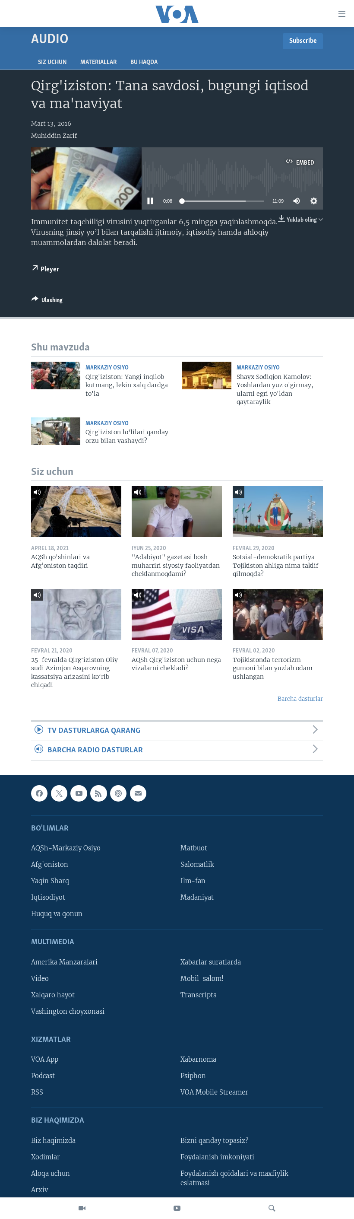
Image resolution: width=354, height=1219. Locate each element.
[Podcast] (118, 793)
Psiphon (193, 1076)
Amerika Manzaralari (64, 962)
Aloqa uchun (50, 1174)
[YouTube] (177, 1208)
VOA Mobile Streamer (214, 1092)
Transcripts (198, 995)
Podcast (43, 1076)
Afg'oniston (49, 865)
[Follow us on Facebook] (39, 793)
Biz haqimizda (53, 1141)
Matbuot (193, 848)
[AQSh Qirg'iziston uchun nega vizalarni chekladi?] (177, 614)
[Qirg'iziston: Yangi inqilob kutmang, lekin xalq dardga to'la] (55, 375)
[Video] (82, 1208)
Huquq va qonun (56, 914)
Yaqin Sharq (50, 881)
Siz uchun (52, 62)
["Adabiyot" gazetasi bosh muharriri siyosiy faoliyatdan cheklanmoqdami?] (177, 511)
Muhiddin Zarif (54, 136)
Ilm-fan (192, 881)
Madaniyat (197, 897)
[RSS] (98, 793)
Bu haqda (144, 62)
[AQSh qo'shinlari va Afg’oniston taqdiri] (76, 511)
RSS (37, 1092)
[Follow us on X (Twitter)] (59, 793)
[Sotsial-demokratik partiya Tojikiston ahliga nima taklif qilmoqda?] (278, 511)
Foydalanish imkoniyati (217, 1157)
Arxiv (39, 1190)
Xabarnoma (198, 1059)
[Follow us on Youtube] (78, 793)
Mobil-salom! (202, 979)
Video (40, 979)
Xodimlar (45, 1157)
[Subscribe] (138, 793)
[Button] (47, 301)
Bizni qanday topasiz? (214, 1141)
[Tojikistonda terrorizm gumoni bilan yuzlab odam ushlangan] (278, 614)
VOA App (44, 1059)
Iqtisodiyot (48, 897)
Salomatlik (197, 865)
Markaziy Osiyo (107, 368)
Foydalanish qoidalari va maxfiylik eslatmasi (234, 1178)
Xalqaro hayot (53, 995)
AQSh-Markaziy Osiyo (66, 848)
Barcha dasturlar (300, 699)
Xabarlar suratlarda (210, 962)
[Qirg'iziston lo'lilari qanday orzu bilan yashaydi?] (55, 431)
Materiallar (98, 62)
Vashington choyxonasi (67, 1011)
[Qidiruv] (272, 1208)
